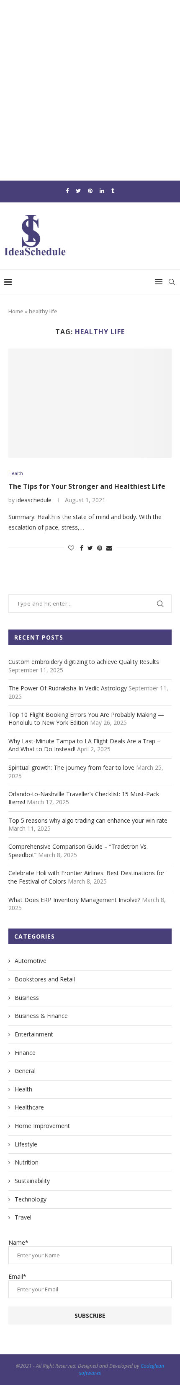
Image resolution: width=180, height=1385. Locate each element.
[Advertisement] (90, 90)
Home (15, 311)
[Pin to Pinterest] (99, 548)
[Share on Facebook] (81, 548)
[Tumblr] (112, 190)
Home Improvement (42, 1126)
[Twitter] (78, 190)
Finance (25, 1053)
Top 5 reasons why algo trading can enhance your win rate (87, 820)
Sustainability (32, 1181)
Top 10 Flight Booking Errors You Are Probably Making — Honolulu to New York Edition (86, 719)
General (25, 1071)
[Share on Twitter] (90, 548)
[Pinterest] (90, 190)
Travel (23, 1217)
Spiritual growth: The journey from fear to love (71, 767)
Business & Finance (41, 1016)
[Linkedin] (102, 190)
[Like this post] (71, 548)
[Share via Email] (109, 548)
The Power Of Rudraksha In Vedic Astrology (67, 688)
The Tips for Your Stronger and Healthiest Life (86, 486)
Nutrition (27, 1162)
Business (27, 998)
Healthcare (29, 1107)
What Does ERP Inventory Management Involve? (74, 900)
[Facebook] (67, 190)
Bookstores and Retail (45, 979)
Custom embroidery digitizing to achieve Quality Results (83, 662)
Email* (17, 1276)
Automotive (30, 961)
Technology (30, 1199)
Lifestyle (26, 1144)
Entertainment (34, 1034)
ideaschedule (33, 500)
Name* (18, 1242)
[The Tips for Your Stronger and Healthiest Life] (90, 403)
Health (15, 473)
